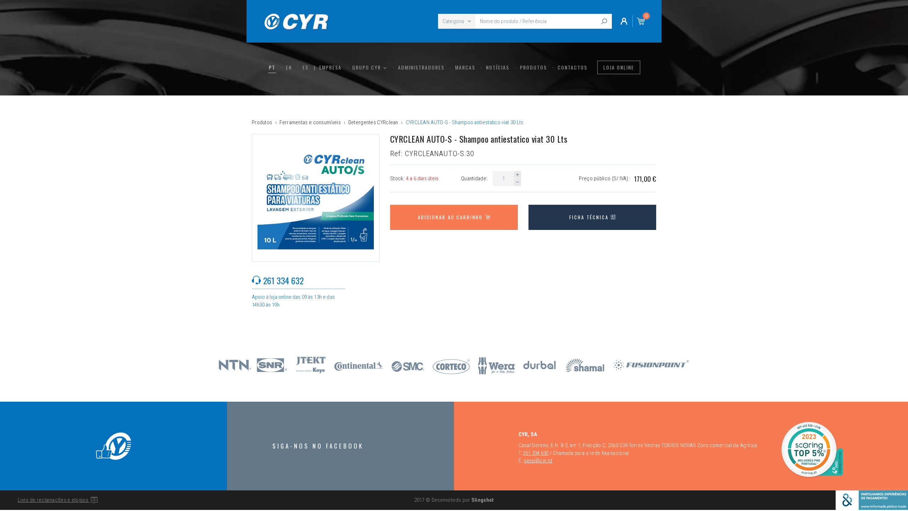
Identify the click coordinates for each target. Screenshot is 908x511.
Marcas (465, 67)
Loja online (618, 67)
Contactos (572, 67)
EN (289, 67)
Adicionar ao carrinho (451, 217)
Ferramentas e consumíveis (310, 122)
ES (306, 67)
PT (272, 67)
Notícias (497, 67)
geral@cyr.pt (538, 460)
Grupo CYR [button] (367, 67)
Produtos (533, 67)
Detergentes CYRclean (373, 122)
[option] (315, 197)
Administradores (421, 67)
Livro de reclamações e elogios (53, 500)
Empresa (330, 67)
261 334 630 (535, 453)
